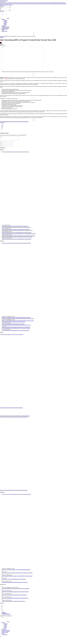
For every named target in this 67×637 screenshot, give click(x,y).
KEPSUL (5, 23)
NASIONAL (4, 25)
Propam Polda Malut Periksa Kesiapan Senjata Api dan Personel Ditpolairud (16, 327)
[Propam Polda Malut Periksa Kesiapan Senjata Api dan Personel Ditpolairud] (16, 325)
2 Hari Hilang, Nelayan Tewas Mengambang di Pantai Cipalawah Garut (15, 598)
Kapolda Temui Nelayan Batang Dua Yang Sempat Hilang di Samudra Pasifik (37, 3)
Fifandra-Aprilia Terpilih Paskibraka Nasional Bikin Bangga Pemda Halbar (14, 490)
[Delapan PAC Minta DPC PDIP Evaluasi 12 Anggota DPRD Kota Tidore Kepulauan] (17, 236)
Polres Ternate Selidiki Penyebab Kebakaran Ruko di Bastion (13, 323)
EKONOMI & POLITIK (5, 28)
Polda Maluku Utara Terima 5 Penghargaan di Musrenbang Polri (14, 579)
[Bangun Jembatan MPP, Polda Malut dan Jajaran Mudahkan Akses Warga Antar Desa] (18, 318)
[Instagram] (2, 607)
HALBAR (5, 22)
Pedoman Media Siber (6, 614)
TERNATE (5, 20)
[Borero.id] (2, 5)
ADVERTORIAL (4, 31)
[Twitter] (2, 606)
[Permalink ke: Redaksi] (1, 43)
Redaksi (1, 44)
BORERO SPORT (5, 29)
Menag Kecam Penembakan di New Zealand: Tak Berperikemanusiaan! (15, 591)
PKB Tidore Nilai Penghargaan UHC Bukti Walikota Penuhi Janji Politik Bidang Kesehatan (18, 235)
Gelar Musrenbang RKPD (4, 121)
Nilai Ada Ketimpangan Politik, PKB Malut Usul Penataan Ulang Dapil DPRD (15, 229)
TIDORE (5, 21)
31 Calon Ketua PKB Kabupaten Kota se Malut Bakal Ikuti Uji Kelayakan (15, 226)
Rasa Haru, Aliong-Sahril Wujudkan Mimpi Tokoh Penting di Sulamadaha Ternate (15, 415)
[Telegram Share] (2, 128)
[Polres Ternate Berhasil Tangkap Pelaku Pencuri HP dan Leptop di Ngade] (16, 328)
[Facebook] (2, 604)
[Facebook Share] (2, 124)
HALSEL (5, 24)
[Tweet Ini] (2, 126)
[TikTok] (2, 610)
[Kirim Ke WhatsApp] (2, 129)
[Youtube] (2, 608)
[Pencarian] (0, 9)
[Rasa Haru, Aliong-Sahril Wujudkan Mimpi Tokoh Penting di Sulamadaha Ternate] (6, 414)
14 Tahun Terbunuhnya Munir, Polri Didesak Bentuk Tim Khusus (13, 601)
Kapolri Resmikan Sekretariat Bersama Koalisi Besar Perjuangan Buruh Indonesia (17, 572)
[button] (10, 7)
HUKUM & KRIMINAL (5, 26)
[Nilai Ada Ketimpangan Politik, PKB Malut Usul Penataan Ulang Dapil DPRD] (16, 227)
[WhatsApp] (2, 609)
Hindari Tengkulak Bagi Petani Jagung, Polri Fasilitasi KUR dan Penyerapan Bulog (17, 575)
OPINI (3, 30)
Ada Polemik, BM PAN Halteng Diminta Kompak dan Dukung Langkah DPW (14, 2)
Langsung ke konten (4, 0)
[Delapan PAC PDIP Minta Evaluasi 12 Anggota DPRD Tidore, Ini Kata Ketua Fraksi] (17, 230)
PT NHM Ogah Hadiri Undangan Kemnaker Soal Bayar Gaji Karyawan (15, 582)
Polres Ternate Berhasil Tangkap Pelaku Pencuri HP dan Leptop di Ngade (15, 330)
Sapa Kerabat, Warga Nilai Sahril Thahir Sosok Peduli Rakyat (11, 407)
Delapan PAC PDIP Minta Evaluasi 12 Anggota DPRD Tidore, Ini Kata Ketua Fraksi (16, 232)
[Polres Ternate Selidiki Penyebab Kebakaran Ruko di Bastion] (13, 321)
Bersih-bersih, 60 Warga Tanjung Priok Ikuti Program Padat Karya (14, 594)
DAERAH (3, 19)
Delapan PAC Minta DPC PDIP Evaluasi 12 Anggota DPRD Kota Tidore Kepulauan (16, 239)
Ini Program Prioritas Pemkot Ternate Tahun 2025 (19, 121)
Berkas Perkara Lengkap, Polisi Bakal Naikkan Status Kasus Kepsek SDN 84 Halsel (43, 2)
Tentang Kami (4, 613)
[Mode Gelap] (0, 8)
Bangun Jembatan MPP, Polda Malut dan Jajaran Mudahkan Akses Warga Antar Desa (18, 320)
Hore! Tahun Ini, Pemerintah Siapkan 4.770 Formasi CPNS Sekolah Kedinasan (16, 569)
